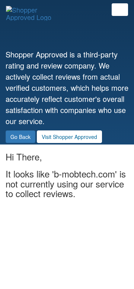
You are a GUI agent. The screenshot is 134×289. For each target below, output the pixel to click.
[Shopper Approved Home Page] (32, 9)
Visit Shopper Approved (69, 136)
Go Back (20, 136)
